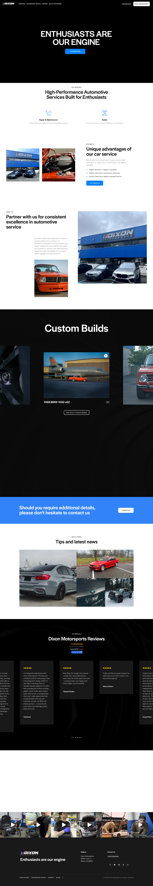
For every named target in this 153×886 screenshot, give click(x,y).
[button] (73, 737)
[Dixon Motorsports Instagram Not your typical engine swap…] (13, 824)
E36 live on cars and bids (93, 567)
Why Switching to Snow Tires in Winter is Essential (119, 592)
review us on (76, 652)
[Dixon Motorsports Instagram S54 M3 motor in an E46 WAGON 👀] (89, 824)
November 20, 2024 (33, 599)
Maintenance (44, 597)
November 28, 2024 (90, 570)
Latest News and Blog (34, 597)
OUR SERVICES (75, 51)
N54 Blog (88, 596)
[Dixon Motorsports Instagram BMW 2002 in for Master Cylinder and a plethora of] (140, 824)
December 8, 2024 (117, 598)
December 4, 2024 (89, 599)
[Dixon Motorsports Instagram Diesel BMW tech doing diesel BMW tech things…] (63, 824)
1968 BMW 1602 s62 (57, 402)
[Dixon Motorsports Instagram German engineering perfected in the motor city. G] (115, 824)
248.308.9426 (113, 856)
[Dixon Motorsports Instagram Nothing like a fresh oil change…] (38, 824)
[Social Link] (110, 865)
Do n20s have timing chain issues (40, 596)
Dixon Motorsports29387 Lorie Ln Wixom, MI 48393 (87, 858)
